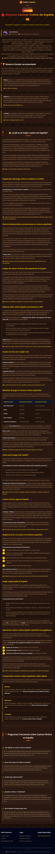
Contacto (3, 838)
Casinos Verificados (27, 8)
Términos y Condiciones (25, 841)
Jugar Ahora (27, 10)
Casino (27, 2)
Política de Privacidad (24, 838)
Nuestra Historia (5, 836)
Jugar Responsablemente (44, 836)
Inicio (27, 5)
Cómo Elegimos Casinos (7, 841)
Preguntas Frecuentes (24, 836)
